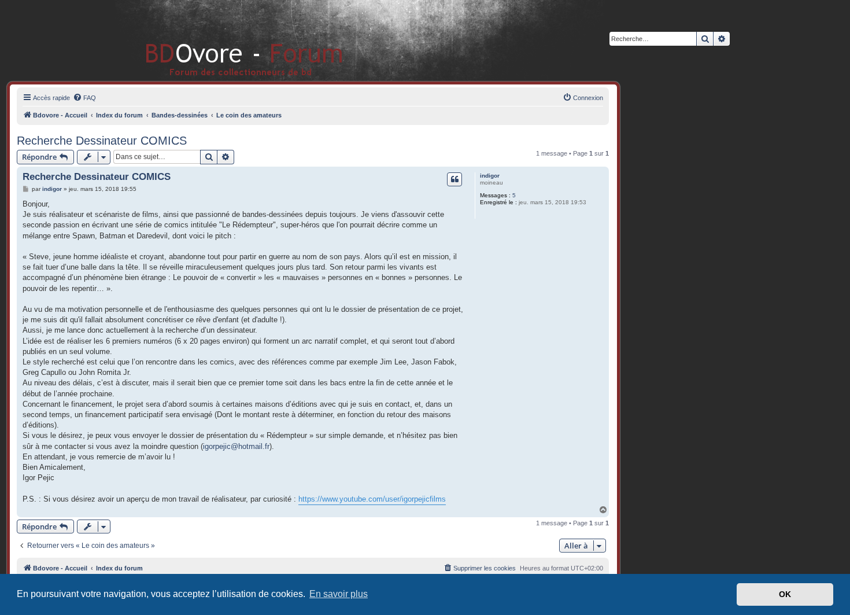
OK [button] (785, 594)
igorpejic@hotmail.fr (236, 446)
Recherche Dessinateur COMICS (102, 140)
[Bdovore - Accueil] (227, 40)
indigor (490, 175)
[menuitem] (84, 98)
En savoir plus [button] (338, 594)
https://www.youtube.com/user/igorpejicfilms (372, 499)
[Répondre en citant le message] (454, 179)
